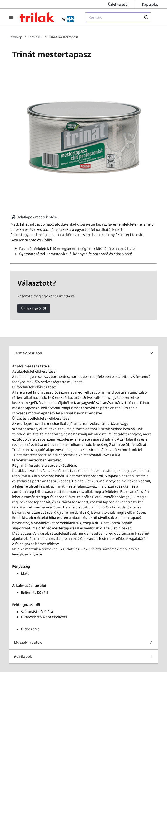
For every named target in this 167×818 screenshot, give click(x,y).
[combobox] (118, 17)
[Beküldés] (146, 17)
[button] (83, 353)
